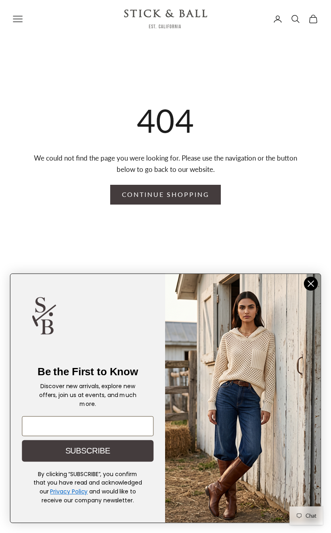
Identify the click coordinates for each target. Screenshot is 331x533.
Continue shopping (165, 194)
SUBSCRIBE (88, 451)
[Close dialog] (311, 284)
